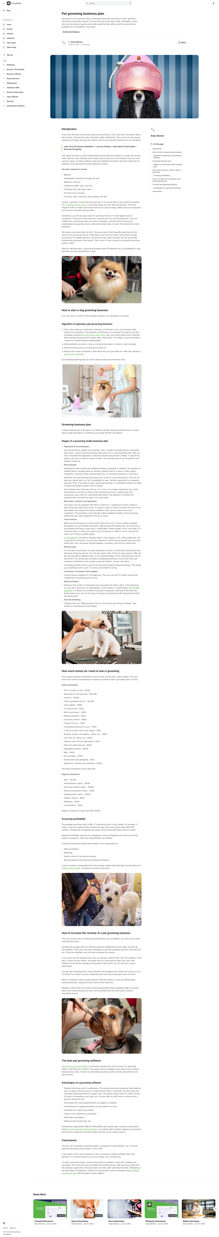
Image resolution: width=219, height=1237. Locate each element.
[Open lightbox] (195, 58)
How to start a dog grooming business (167, 152)
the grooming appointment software (82, 1129)
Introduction (157, 149)
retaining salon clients (71, 868)
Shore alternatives (116, 1221)
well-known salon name (95, 335)
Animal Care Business (71, 32)
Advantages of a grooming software (167, 188)
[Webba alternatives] (199, 1208)
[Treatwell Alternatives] (50, 1208)
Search (92, 3)
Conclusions (157, 191)
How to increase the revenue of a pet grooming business (166, 180)
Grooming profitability (161, 175)
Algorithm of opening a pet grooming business (167, 157)
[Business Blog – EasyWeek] (14, 3)
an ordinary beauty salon (75, 205)
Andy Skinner (77, 42)
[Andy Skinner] (64, 43)
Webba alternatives (191, 1221)
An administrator (71, 538)
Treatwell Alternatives (43, 1221)
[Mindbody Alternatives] (162, 1208)
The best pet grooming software (165, 184)
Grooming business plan (162, 161)
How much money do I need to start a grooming (167, 171)
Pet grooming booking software (75, 1066)
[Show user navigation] (213, 3)
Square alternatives (79, 1221)
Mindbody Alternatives (156, 1221)
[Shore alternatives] (124, 1208)
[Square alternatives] (87, 1208)
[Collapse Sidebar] (4, 3)
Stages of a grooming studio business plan (167, 165)
